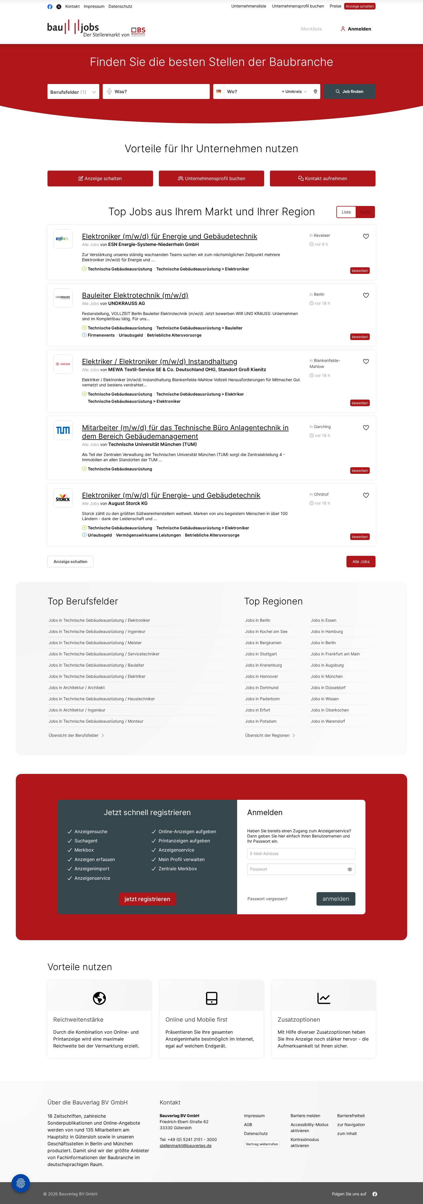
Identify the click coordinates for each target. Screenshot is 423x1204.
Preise (335, 6)
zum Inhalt (347, 1133)
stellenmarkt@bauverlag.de (186, 1145)
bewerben (360, 270)
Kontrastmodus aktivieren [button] (305, 1142)
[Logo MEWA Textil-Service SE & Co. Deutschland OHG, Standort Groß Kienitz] (63, 364)
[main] (211, 562)
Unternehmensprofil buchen (298, 6)
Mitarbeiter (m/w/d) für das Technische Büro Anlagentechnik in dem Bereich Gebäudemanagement (185, 431)
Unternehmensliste (248, 6)
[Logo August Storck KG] (63, 498)
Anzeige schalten (360, 6)
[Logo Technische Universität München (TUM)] (63, 430)
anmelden (336, 898)
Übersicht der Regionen (267, 735)
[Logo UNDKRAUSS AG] (63, 298)
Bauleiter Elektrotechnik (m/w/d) (135, 295)
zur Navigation (351, 1124)
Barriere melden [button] (305, 1115)
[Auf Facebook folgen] (375, 1193)
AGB (248, 1124)
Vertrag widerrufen (262, 1144)
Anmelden (359, 29)
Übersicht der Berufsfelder (73, 735)
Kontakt (72, 6)
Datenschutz (120, 6)
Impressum (94, 6)
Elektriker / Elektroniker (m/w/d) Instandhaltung (159, 361)
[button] (315, 91)
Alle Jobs (90, 244)
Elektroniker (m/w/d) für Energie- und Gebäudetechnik (171, 495)
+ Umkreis (292, 91)
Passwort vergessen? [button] (267, 898)
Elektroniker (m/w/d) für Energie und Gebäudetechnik (169, 236)
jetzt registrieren (147, 899)
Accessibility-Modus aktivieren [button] (309, 1127)
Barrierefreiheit (351, 1115)
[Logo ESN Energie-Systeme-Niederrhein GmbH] (63, 239)
